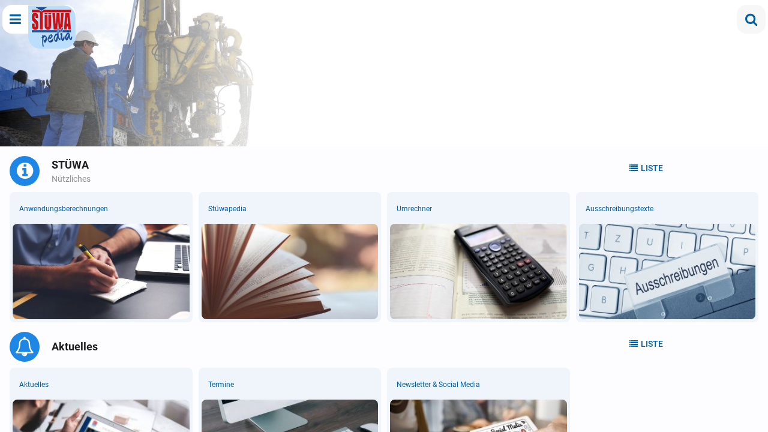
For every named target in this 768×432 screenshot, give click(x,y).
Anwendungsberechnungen (63, 209)
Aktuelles (34, 384)
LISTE (652, 168)
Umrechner (414, 209)
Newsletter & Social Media (438, 384)
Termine (221, 384)
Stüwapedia (227, 209)
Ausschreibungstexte (619, 209)
